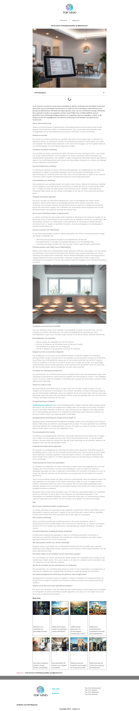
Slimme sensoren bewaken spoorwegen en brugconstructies (79, 665)
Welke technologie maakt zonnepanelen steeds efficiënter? (59, 629)
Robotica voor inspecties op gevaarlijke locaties (40, 629)
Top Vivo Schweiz (91, 694)
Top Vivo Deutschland (93, 688)
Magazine (75, 20)
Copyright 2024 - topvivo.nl (69, 709)
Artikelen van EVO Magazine (27, 705)
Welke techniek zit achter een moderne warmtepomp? (97, 665)
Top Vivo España (91, 690)
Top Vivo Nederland (92, 692)
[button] (103, 92)
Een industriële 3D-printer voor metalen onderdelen (59, 665)
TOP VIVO (63, 20)
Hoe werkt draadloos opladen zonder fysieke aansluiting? (40, 665)
